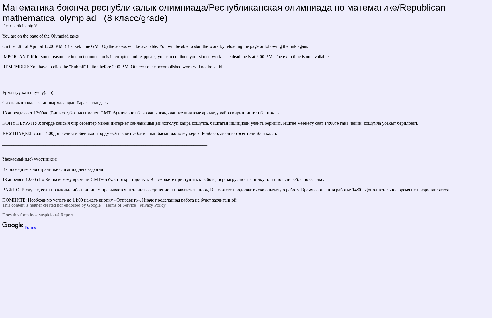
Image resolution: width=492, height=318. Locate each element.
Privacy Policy (153, 205)
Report (67, 214)
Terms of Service (120, 205)
